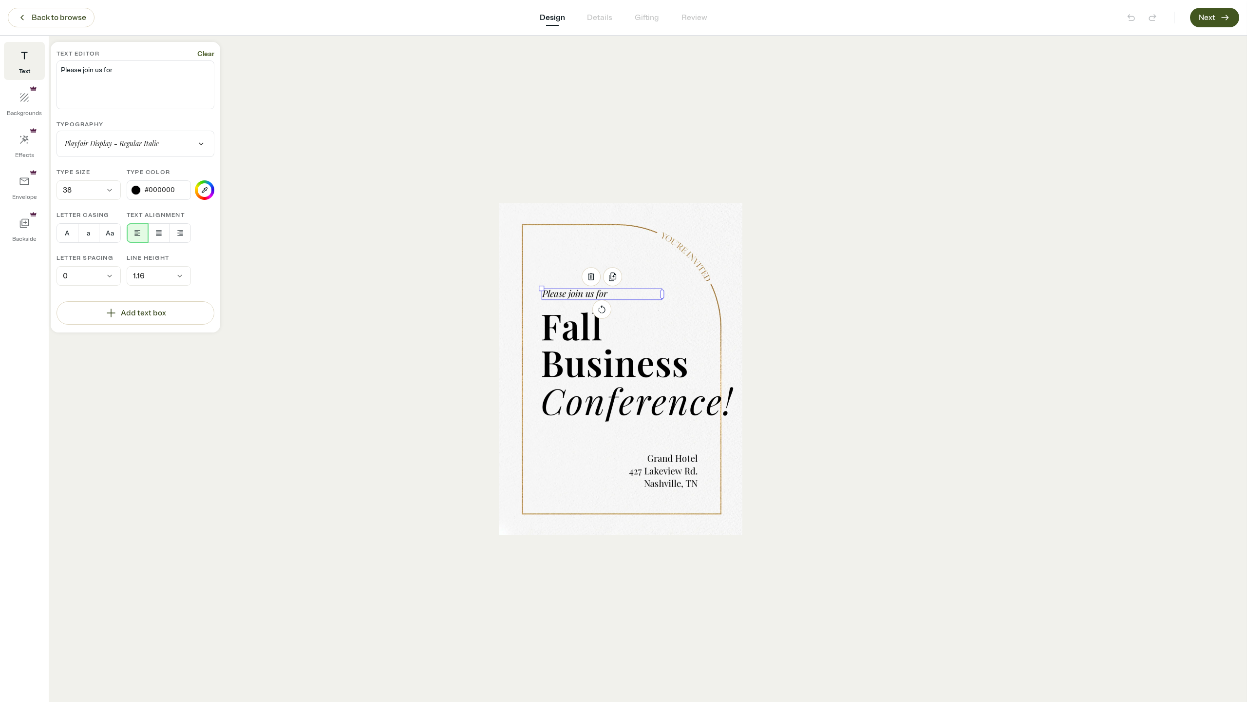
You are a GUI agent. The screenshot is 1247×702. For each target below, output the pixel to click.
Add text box (143, 313)
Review (694, 17)
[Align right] (180, 233)
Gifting (647, 17)
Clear (205, 54)
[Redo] (1152, 17)
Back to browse (59, 17)
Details (599, 17)
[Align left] (138, 233)
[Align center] (159, 233)
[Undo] (1131, 17)
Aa (110, 233)
